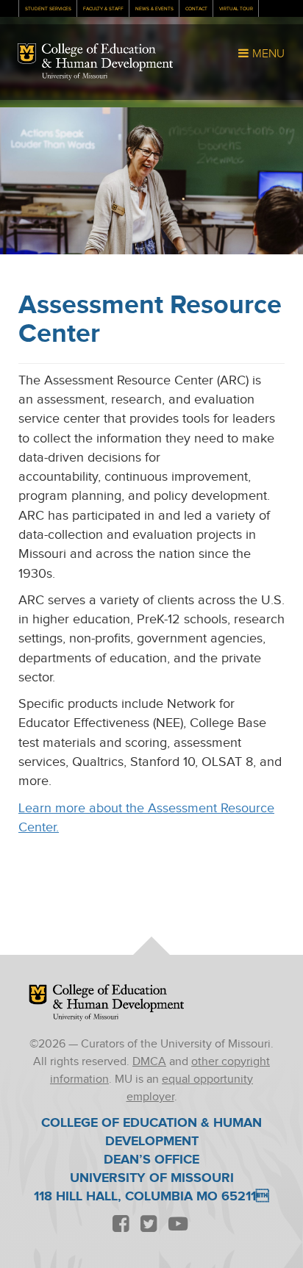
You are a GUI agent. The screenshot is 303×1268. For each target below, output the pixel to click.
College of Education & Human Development (107, 57)
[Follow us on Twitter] (148, 1225)
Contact (196, 9)
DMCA (149, 1062)
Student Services (48, 9)
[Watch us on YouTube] (177, 1225)
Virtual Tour (236, 9)
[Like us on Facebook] (120, 1225)
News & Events (154, 9)
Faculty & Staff (103, 9)
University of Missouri (74, 76)
